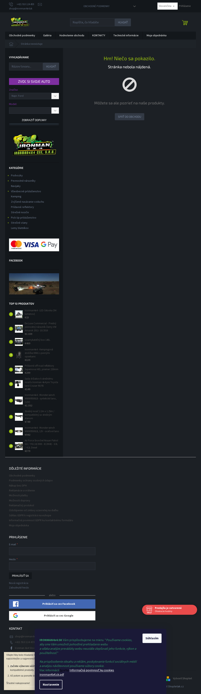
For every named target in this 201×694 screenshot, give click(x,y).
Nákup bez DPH (18, 486)
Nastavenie (49, 684)
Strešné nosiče (20, 212)
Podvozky (17, 176)
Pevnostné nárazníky (23, 181)
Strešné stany (19, 223)
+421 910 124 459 (25, 642)
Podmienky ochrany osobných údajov (31, 481)
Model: (13, 104)
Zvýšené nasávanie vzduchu (27, 202)
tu (59, 670)
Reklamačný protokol (21, 505)
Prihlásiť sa (20, 575)
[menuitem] (22, 35)
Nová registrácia (18, 583)
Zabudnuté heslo (19, 588)
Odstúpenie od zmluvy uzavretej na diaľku (33, 510)
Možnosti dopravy (19, 501)
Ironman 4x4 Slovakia (27, 648)
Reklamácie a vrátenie (22, 491)
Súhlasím (150, 638)
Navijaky (16, 186)
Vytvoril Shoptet (182, 678)
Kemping (16, 197)
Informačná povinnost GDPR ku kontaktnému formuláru (41, 520)
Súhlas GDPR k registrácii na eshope (30, 515)
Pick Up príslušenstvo (23, 218)
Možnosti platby (18, 495)
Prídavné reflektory (22, 207)
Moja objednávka (19, 525)
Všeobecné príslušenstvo (26, 191)
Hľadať (123, 22)
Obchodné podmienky (96, 6)
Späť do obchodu (129, 116)
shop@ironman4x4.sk (27, 636)
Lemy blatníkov (20, 228)
